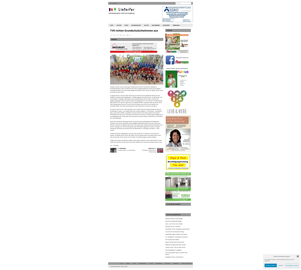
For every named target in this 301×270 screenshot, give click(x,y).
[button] (298, 256)
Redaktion (123, 35)
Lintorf (119, 25)
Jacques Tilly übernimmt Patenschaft (174, 242)
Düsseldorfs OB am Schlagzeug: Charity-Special (177, 229)
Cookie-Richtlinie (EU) (186, 263)
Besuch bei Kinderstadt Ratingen (173, 221)
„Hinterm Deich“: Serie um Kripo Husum (175, 247)
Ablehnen (281, 265)
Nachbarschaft (136, 25)
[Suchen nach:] (183, 3)
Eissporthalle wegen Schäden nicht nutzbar (176, 234)
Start (111, 25)
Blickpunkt (166, 25)
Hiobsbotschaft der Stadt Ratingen (174, 218)
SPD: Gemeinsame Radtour (172, 239)
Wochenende (156, 25)
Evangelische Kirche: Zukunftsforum (174, 257)
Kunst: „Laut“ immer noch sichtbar (174, 224)
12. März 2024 (115, 35)
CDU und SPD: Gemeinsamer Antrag (174, 231)
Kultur (146, 25)
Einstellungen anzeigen (292, 265)
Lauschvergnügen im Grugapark (173, 250)
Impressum (176, 25)
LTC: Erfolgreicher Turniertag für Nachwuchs (176, 237)
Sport (126, 25)
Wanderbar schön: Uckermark (172, 226)
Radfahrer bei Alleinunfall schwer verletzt (175, 245)
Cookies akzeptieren (270, 265)
